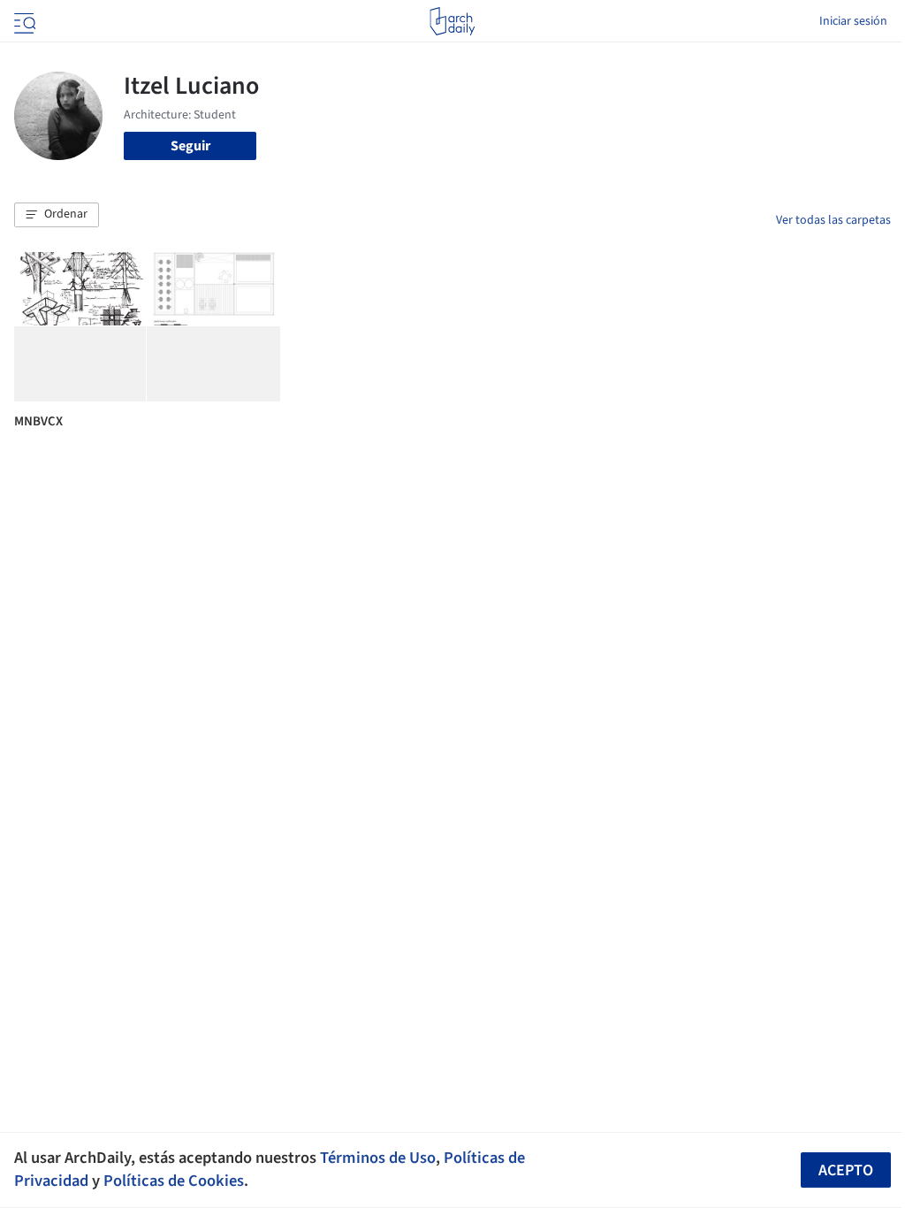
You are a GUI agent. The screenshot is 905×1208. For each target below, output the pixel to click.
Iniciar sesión (853, 21)
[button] (56, 215)
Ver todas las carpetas (833, 220)
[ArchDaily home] (452, 21)
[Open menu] (23, 21)
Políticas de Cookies (173, 1180)
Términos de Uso (378, 1157)
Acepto (845, 1170)
